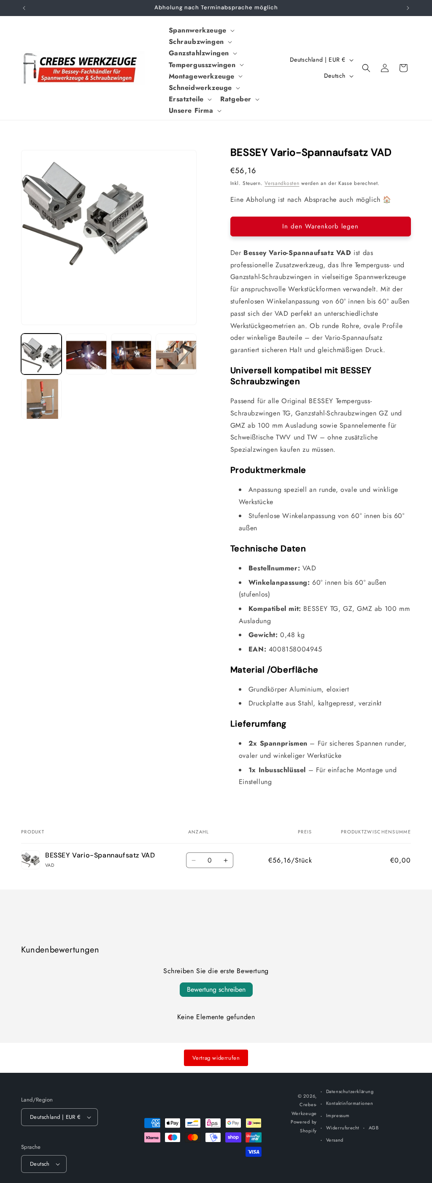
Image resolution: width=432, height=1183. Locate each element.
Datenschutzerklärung (350, 1091)
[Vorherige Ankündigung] (24, 8)
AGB (374, 1127)
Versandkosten (282, 183)
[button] (201, 30)
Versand (334, 1140)
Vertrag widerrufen (216, 1058)
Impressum (338, 1115)
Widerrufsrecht (342, 1127)
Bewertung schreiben (216, 989)
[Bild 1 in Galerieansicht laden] (41, 354)
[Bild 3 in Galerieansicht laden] (131, 354)
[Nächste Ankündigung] (408, 8)
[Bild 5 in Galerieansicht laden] (41, 399)
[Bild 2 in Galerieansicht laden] (86, 354)
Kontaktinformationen (349, 1103)
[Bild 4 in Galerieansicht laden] (176, 354)
